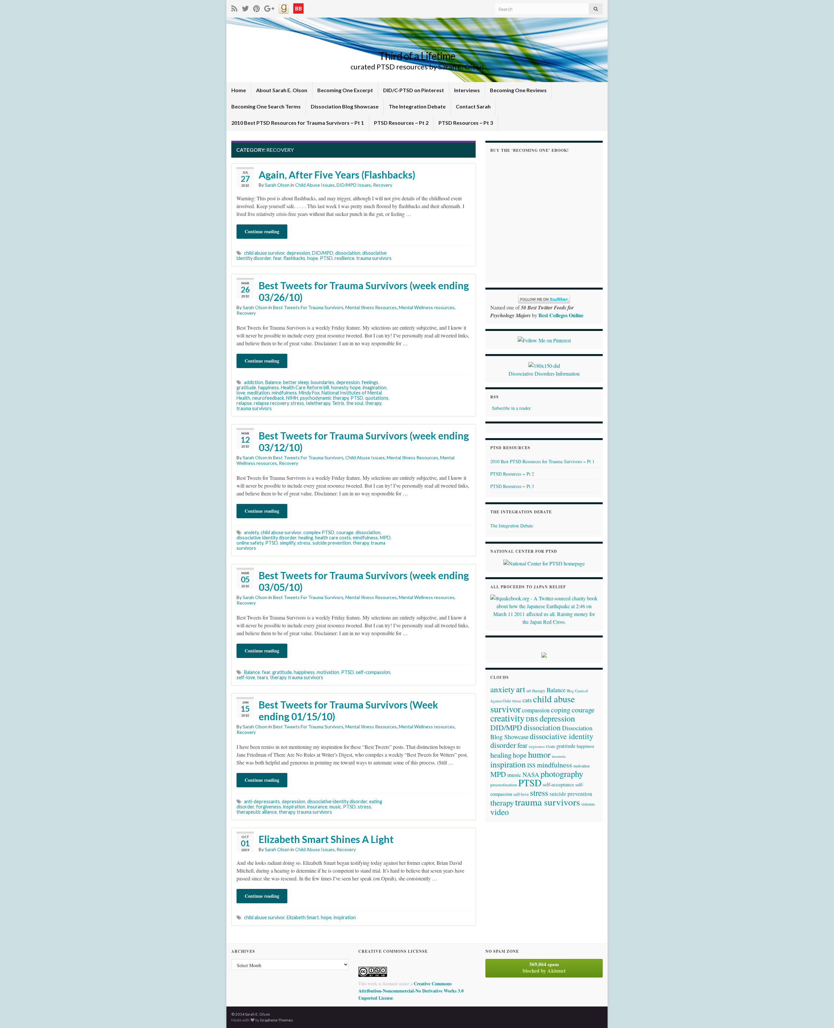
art (520, 688)
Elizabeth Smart (303, 917)
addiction (253, 382)
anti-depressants (262, 801)
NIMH (292, 398)
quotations (376, 398)
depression (298, 253)
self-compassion (373, 672)
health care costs (333, 537)
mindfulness (284, 392)
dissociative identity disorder (266, 537)
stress (297, 403)
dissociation (347, 253)
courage (344, 532)
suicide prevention (331, 543)
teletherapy (318, 403)
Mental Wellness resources (426, 307)
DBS (532, 719)
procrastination (503, 785)
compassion (536, 710)
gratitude (246, 387)
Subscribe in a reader (511, 408)
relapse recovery (271, 403)
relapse (244, 403)
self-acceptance (558, 784)
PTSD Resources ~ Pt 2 (401, 123)
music (335, 806)
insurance (317, 806)
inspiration (294, 806)
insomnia (559, 756)
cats (527, 700)
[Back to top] (819, 1013)
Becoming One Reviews (518, 90)
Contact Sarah (473, 106)
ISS (531, 765)
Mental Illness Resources (371, 307)
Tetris (338, 403)
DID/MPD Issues (354, 185)
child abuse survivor (264, 253)
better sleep (296, 382)
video (499, 811)
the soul (354, 403)
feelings (370, 382)
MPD (385, 537)
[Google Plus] (269, 7)
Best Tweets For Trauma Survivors (308, 307)
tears (262, 677)
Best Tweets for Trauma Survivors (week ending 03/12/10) (364, 441)
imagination (374, 387)
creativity (507, 718)
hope (312, 258)
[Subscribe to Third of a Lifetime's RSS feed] (234, 7)
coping (560, 709)
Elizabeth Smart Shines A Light (326, 839)
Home (238, 90)
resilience (344, 258)
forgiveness (268, 806)
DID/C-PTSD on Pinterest (413, 90)
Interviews (467, 90)
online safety (250, 543)
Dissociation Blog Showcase (345, 106)
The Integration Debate (417, 106)
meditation (258, 392)
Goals (550, 746)
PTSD (326, 258)
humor (539, 754)
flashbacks (294, 258)
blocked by (544, 967)
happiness (268, 387)
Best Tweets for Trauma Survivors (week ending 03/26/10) (364, 291)
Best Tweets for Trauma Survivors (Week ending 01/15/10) (348, 710)
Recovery (382, 185)
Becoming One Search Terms (266, 106)
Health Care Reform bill (305, 387)
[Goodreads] (284, 7)
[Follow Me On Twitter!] (245, 7)
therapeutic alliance (257, 812)
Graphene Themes (276, 1020)
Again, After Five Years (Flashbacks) (337, 174)
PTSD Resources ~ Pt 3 (466, 123)
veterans (588, 804)
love (241, 392)
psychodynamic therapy (324, 398)
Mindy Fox (309, 392)
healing (305, 537)
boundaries (322, 382)
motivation (328, 672)
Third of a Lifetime (417, 56)
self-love (246, 677)
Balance (273, 382)
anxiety (251, 532)
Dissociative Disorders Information (544, 373)
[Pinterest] (256, 7)
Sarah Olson (277, 185)
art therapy (535, 690)
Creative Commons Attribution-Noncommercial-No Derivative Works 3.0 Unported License (411, 990)
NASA (531, 774)
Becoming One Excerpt (345, 90)
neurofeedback (268, 398)
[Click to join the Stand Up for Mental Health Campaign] (544, 364)
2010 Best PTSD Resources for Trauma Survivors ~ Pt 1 (297, 123)
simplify (287, 543)
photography (561, 773)
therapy (373, 403)
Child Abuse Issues (315, 185)
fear (277, 258)
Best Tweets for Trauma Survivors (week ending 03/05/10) (364, 581)
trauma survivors (374, 258)
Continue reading (262, 231)
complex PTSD (318, 532)
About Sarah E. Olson (281, 90)
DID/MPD (322, 253)
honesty (339, 387)
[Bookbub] (298, 7)
